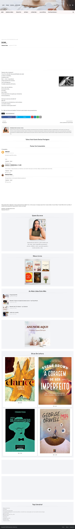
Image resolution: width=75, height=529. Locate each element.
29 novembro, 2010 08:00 (9, 175)
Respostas (8, 163)
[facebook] (67, 5)
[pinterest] (72, 5)
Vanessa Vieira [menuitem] (9, 12)
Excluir (11, 161)
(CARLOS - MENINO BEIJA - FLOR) (13, 165)
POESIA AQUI (6, 515)
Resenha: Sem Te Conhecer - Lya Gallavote (19, 306)
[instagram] (70, 5)
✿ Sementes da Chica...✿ (8, 514)
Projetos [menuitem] (18, 12)
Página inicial (3, 39)
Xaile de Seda (6, 513)
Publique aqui (25, 5)
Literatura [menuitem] (33, 12)
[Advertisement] (37, 26)
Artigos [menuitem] (26, 12)
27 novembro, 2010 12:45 (9, 166)
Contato (12, 5)
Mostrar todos (6, 520)
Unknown (7, 151)
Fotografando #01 (13, 294)
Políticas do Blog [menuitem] (52, 12)
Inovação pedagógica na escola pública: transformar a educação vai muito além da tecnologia (24, 511)
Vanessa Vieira (5, 45)
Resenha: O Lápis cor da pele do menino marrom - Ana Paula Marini (24, 300)
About (67, 527)
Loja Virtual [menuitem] (43, 12)
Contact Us (72, 527)
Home (3, 5)
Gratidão (5, 509)
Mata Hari (5, 516)
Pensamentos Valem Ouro (37, 5)
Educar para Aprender (8, 510)
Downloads (17, 5)
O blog (7, 5)
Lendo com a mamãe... (14, 312)
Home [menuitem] (2, 12)
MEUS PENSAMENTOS (11, 39)
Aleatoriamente (6, 508)
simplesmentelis (6, 518)
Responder (7, 161)
